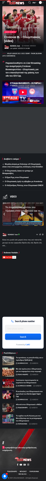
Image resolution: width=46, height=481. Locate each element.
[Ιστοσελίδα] (37, 234)
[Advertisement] (23, 130)
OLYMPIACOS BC (23, 363)
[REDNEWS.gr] (15, 2)
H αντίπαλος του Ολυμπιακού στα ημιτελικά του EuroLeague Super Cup (29, 393)
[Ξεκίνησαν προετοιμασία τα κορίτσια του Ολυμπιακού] (8, 383)
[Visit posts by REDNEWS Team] (6, 47)
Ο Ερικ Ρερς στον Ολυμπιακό (17, 177)
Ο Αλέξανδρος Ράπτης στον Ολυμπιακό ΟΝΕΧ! (24, 185)
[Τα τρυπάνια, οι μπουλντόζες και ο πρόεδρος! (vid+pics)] (8, 360)
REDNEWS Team (15, 46)
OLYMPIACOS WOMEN (24, 386)
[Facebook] (40, 234)
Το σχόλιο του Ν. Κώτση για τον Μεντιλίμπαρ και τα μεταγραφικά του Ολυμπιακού (29, 418)
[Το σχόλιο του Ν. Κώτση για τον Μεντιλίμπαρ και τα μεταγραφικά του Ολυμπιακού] (8, 418)
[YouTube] (21, 465)
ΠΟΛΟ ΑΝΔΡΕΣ (23, 374)
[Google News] (24, 465)
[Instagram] (43, 234)
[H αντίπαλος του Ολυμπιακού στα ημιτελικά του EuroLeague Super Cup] (8, 394)
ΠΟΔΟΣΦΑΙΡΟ (22, 407)
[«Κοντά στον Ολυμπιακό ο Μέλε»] (8, 407)
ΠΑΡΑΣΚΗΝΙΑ (22, 424)
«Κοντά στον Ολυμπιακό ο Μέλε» (29, 404)
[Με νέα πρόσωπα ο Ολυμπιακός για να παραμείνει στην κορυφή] (8, 372)
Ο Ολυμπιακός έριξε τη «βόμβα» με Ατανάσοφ (23, 181)
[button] (4, 2)
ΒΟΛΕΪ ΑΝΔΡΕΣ (10, 32)
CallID (27, 345)
